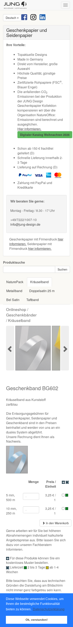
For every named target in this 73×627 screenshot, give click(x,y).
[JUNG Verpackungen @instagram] (33, 16)
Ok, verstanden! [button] (37, 619)
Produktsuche (14, 262)
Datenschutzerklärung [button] (48, 609)
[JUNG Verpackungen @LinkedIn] (42, 16)
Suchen (62, 269)
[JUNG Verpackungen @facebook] (24, 16)
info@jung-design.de (25, 224)
